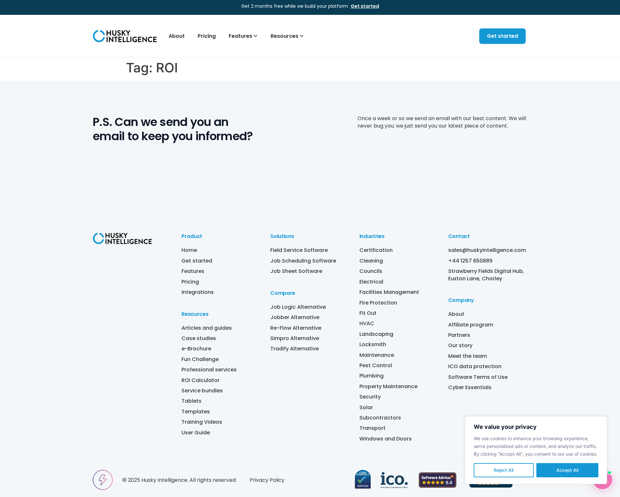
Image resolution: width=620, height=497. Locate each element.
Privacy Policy (267, 480)
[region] (536, 450)
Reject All (503, 470)
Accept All (567, 470)
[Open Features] (256, 36)
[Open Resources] (302, 36)
